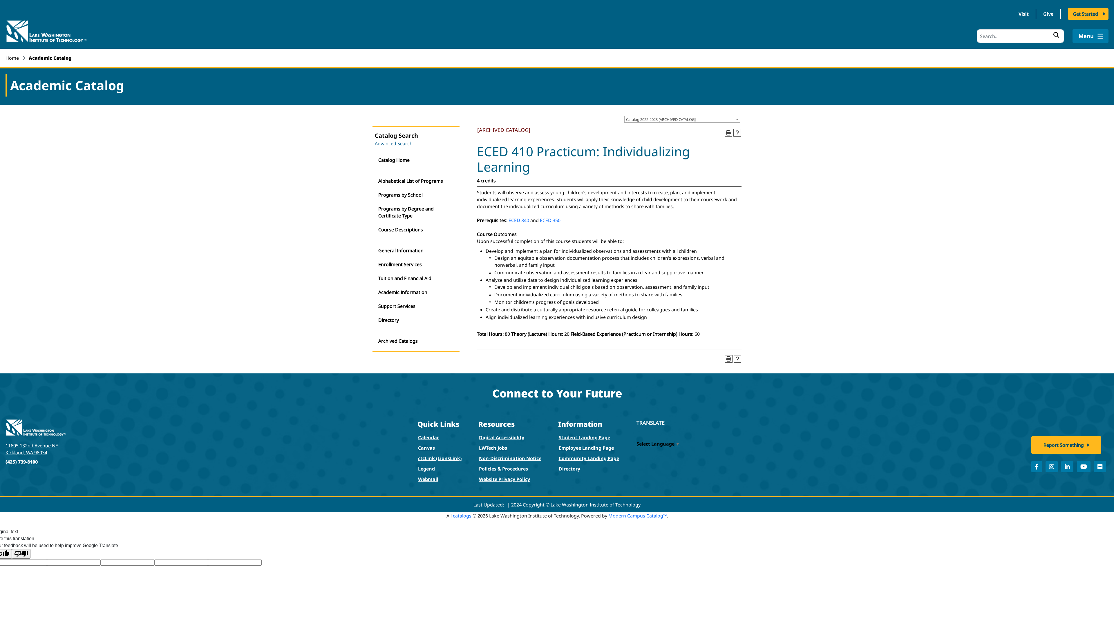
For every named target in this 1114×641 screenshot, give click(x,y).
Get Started (1085, 14)
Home (12, 58)
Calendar (428, 437)
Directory (388, 320)
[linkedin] (1067, 466)
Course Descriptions (400, 229)
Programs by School (400, 195)
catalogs (462, 516)
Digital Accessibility (501, 437)
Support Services (396, 306)
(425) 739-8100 (22, 462)
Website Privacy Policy (504, 479)
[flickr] (1100, 466)
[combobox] (682, 119)
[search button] (1056, 35)
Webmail (428, 479)
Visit (1024, 14)
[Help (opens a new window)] (737, 133)
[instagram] (1052, 466)
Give (1048, 14)
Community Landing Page (589, 458)
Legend (426, 469)
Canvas (426, 448)
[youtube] (1084, 466)
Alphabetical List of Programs (410, 181)
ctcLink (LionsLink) (440, 458)
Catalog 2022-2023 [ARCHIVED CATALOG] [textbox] (661, 119)
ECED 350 (550, 220)
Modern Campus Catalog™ (637, 516)
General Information (401, 250)
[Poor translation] (21, 554)
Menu (1087, 35)
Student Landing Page (584, 437)
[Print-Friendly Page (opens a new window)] (728, 133)
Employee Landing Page (586, 448)
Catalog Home (394, 160)
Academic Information (402, 292)
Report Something (1064, 445)
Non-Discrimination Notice (510, 458)
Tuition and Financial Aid (404, 278)
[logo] (46, 31)
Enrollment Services (400, 264)
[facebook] (1036, 466)
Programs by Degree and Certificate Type (406, 212)
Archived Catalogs (398, 341)
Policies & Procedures (503, 469)
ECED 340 (519, 220)
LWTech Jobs (493, 448)
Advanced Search (394, 143)
